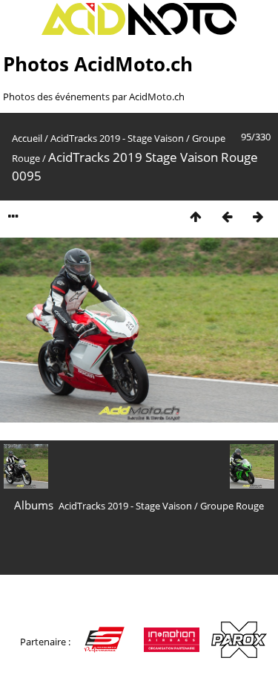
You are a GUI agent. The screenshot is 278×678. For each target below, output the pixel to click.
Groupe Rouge (232, 505)
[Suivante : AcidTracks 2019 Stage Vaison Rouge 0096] (258, 216)
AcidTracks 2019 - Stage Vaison (117, 138)
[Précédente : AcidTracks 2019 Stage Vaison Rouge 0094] (226, 216)
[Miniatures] (195, 216)
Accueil (27, 138)
